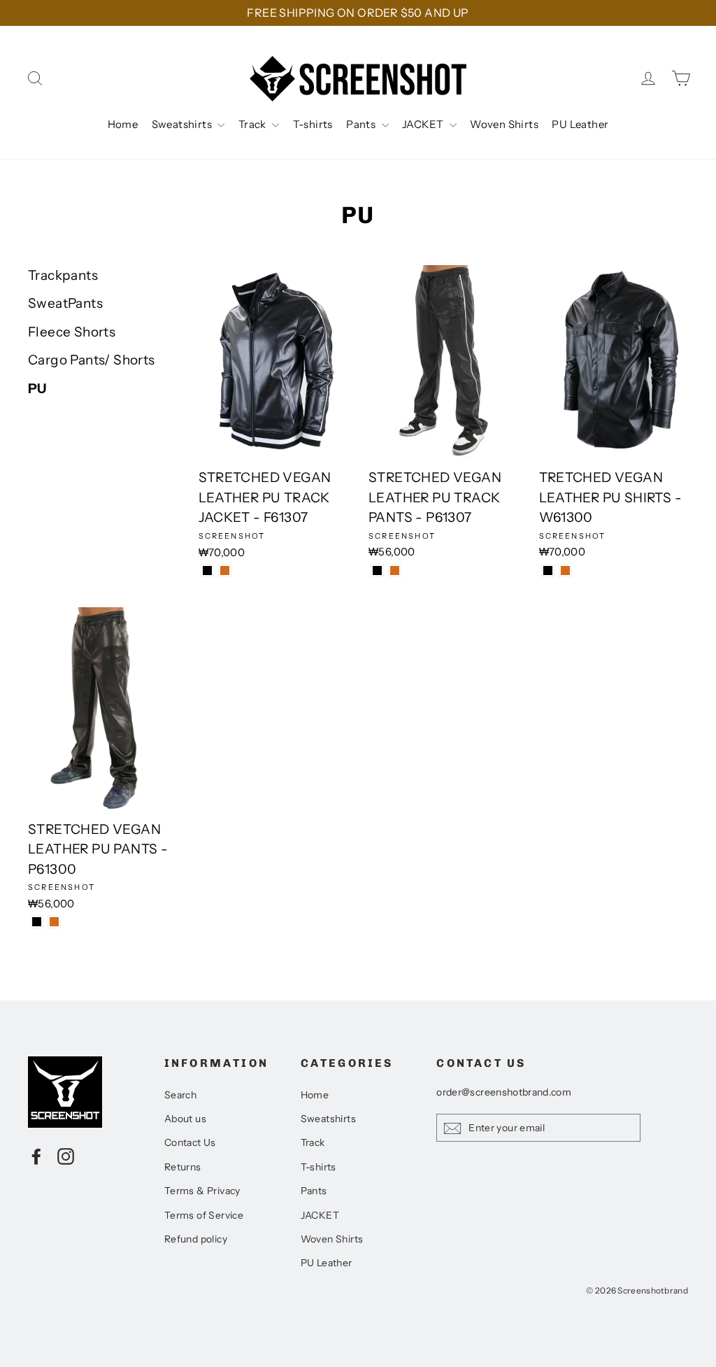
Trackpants (63, 275)
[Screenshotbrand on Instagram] (65, 1156)
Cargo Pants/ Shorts (91, 360)
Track (253, 124)
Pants (362, 124)
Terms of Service (203, 1215)
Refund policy (195, 1239)
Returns (182, 1167)
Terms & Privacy (202, 1190)
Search (180, 1095)
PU (37, 389)
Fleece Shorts (71, 332)
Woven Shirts (504, 124)
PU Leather (580, 124)
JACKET (424, 124)
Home (123, 124)
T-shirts (313, 124)
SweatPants (65, 303)
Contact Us (190, 1142)
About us (185, 1118)
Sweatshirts (183, 124)
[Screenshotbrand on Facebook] (36, 1156)
